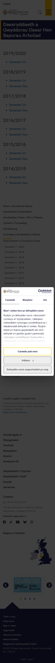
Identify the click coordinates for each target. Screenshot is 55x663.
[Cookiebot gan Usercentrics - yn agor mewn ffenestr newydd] (38, 291)
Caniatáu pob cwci (27, 351)
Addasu (26, 360)
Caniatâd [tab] (10, 299)
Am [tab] (45, 299)
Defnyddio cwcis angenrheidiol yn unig (27, 369)
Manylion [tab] (28, 299)
